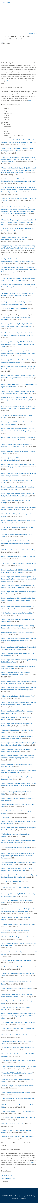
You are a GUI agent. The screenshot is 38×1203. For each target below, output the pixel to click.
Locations (6, 15)
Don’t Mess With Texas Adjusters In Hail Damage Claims (19, 1035)
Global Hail (5, 817)
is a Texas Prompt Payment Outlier (18, 967)
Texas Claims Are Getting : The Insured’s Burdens (18, 1028)
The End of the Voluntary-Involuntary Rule (14, 308)
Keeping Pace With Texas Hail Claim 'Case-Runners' (17, 1073)
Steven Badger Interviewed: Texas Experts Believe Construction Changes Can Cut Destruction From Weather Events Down (18, 353)
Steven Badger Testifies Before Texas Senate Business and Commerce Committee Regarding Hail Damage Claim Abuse (18, 1016)
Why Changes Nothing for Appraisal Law (17, 613)
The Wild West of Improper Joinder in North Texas (16, 960)
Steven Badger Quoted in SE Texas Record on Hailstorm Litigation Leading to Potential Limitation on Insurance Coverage (17, 856)
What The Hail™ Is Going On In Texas (13, 1124)
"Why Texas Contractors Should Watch (17, 550)
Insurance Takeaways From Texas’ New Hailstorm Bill (17, 632)
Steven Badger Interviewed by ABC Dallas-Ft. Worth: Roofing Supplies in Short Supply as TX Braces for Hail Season (17, 344)
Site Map (23, 1198)
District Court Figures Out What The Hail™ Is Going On (18, 1098)
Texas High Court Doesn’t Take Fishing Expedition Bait (18, 1060)
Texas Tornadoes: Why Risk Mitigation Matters (15, 887)
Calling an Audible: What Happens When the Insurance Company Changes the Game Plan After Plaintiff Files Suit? (17, 261)
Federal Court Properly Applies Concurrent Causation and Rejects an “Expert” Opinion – (18, 222)
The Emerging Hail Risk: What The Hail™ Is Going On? (18, 1117)
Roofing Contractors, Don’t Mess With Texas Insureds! (18, 1136)
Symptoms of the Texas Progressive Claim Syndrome (17, 937)
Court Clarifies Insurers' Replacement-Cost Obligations (18, 1111)
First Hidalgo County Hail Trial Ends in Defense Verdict (18, 1022)
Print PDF (33, 33)
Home (16, 1196)
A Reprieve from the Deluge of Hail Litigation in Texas (18, 696)
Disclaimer (15, 1198)
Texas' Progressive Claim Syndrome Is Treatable (16, 1092)
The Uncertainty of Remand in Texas (12, 881)
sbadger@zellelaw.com (8, 1178)
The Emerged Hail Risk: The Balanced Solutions (16, 847)
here (6, 1143)
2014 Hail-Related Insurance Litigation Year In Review (18, 1047)
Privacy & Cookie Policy (28, 1196)
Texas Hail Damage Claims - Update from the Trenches (17, 1086)
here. (30, 100)
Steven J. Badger (7, 1175)
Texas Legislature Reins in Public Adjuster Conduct (17, 988)
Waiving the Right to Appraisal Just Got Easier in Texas (18, 924)
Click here (10, 81)
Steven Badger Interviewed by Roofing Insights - (15, 324)
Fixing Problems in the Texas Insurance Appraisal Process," (19, 563)
